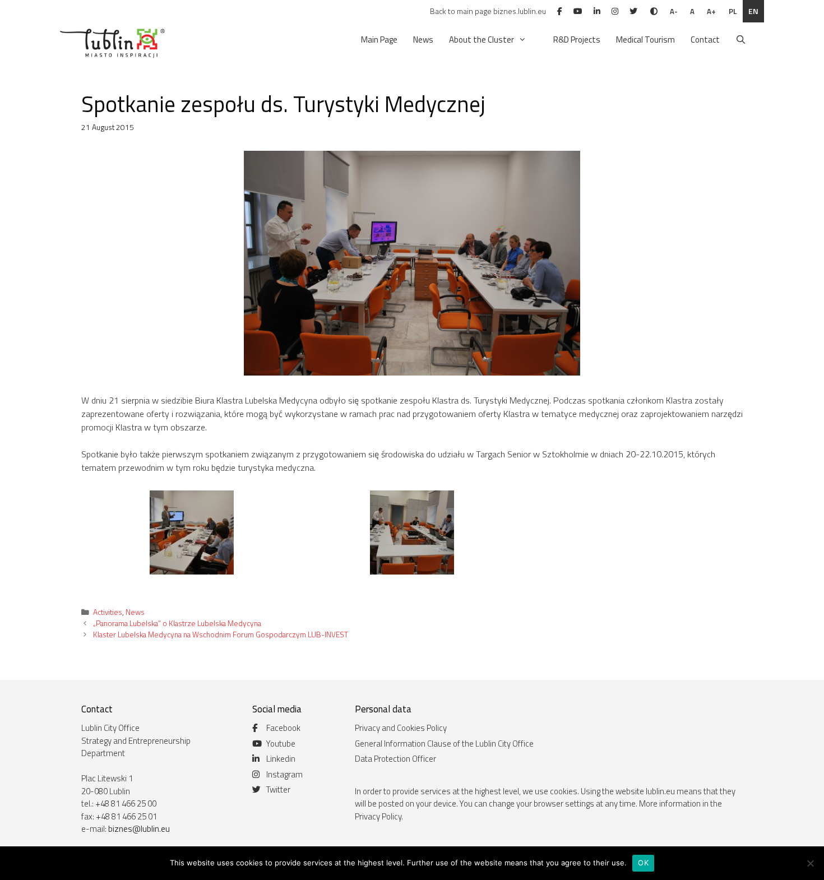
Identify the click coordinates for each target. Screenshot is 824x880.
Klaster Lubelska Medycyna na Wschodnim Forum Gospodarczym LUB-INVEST (220, 634)
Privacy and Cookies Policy (401, 727)
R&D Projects (576, 39)
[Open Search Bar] (741, 40)
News (423, 39)
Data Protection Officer (395, 758)
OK (643, 862)
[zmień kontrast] (654, 11)
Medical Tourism (645, 39)
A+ (711, 11)
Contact (705, 39)
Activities (107, 612)
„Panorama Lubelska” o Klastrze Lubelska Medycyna (177, 623)
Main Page (379, 39)
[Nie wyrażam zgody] (810, 863)
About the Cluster (481, 39)
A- (674, 11)
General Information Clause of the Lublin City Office (444, 743)
